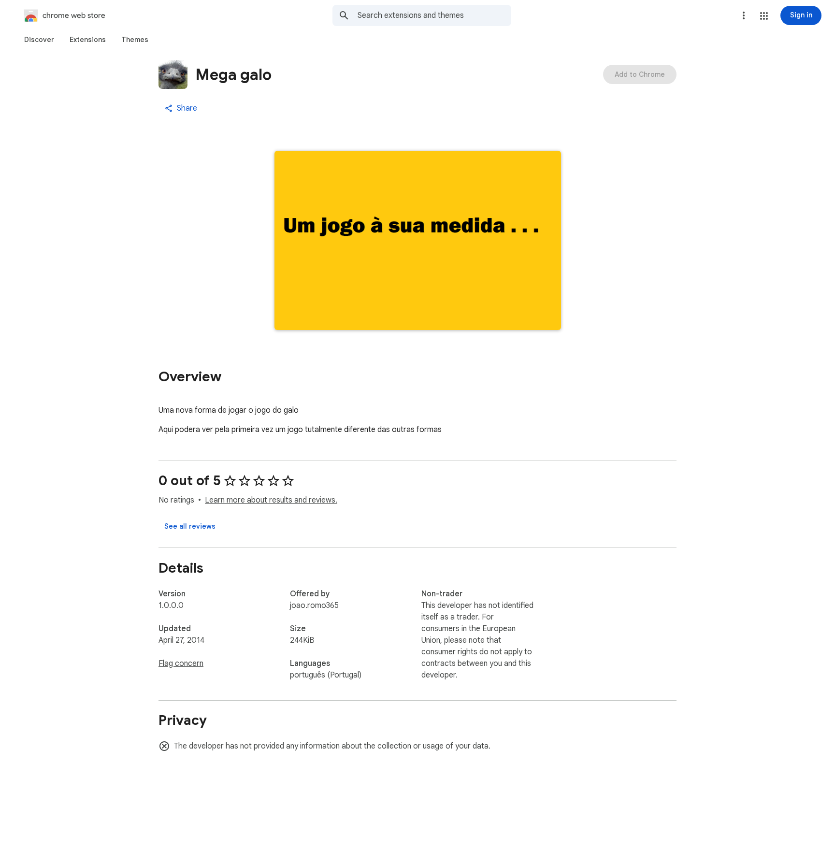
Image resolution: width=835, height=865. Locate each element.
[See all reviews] (189, 526)
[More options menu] (743, 15)
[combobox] (434, 15)
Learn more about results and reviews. (271, 500)
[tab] (39, 39)
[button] (764, 16)
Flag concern (180, 663)
